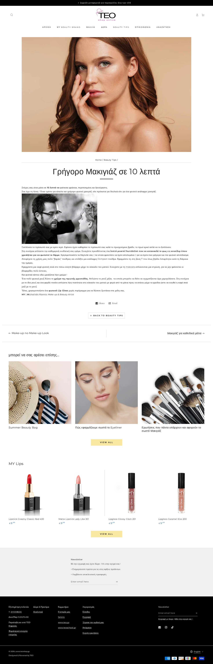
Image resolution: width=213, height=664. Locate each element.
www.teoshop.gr (23, 651)
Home (98, 160)
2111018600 (16, 612)
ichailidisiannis (37, 294)
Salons (61, 617)
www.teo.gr (63, 622)
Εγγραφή (87, 617)
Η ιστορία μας (64, 612)
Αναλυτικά (38, 612)
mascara (130, 267)
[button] (11, 15)
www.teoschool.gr (67, 628)
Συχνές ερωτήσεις (91, 633)
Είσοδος (86, 612)
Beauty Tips (110, 160)
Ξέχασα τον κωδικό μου (93, 622)
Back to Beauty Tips (108, 315)
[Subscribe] (117, 582)
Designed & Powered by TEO (21, 655)
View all (106, 442)
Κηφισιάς (13, 626)
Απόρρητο (87, 628)
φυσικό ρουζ (38, 278)
